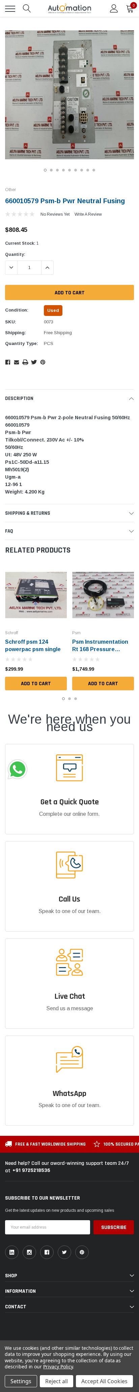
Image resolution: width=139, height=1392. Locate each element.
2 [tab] (51, 170)
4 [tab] (63, 170)
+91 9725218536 (31, 1170)
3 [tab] (57, 170)
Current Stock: (22, 243)
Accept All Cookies (104, 1381)
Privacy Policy (58, 1366)
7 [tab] (81, 170)
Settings (20, 1381)
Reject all (56, 1381)
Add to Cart (36, 683)
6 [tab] (75, 170)
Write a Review (88, 214)
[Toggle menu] (10, 9)
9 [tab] (93, 170)
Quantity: (15, 254)
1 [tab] (45, 170)
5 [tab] (69, 170)
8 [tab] (87, 170)
